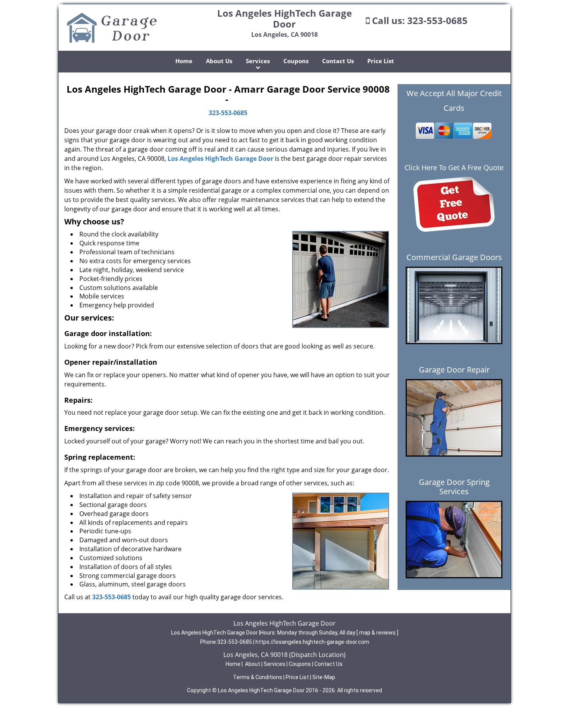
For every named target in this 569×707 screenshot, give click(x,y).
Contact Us (338, 61)
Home (183, 61)
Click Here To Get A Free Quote (454, 167)
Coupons (295, 61)
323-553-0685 (437, 20)
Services (258, 61)
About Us (219, 61)
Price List (380, 61)
